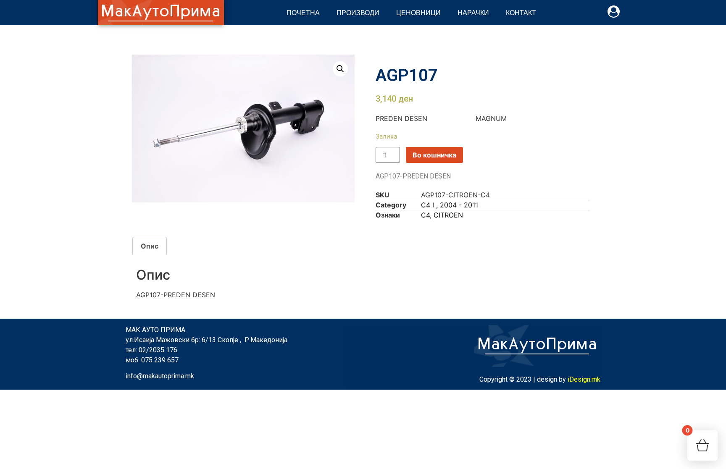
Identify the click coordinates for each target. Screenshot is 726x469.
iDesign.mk (584, 379)
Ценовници (418, 12)
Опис (149, 246)
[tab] (149, 246)
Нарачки (473, 12)
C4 (425, 215)
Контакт (521, 12)
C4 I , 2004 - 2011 (449, 205)
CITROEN (448, 215)
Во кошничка (434, 155)
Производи (358, 12)
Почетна (303, 12)
